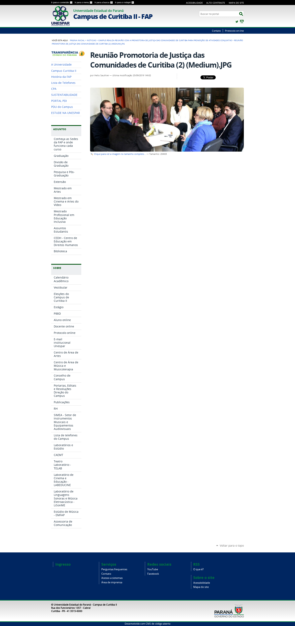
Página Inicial (77, 40)
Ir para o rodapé (124, 2)
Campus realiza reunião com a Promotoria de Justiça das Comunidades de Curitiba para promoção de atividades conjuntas (165, 40)
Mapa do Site (236, 2)
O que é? (198, 569)
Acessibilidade (194, 2)
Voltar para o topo (232, 545)
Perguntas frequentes (114, 569)
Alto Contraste (215, 2)
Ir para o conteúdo (61, 2)
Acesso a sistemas (112, 578)
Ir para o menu (83, 2)
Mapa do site (201, 587)
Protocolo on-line (234, 30)
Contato (216, 30)
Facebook (153, 573)
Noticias (91, 40)
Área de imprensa (111, 582)
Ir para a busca (103, 2)
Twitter (237, 22)
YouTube (242, 22)
